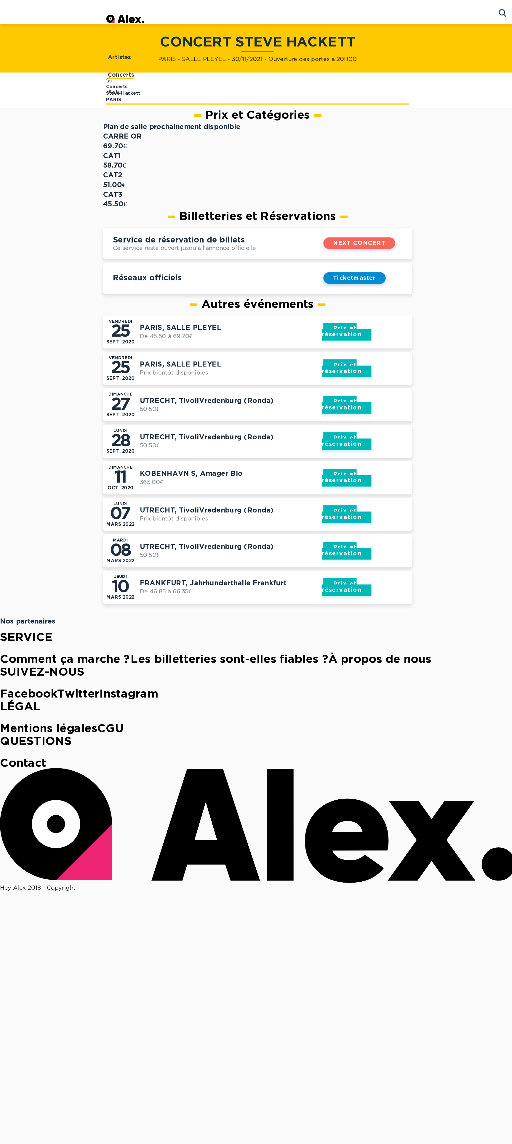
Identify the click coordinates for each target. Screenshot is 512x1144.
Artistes (119, 57)
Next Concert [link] (359, 243)
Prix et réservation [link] (342, 332)
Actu (115, 92)
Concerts (121, 75)
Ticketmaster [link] (354, 278)
